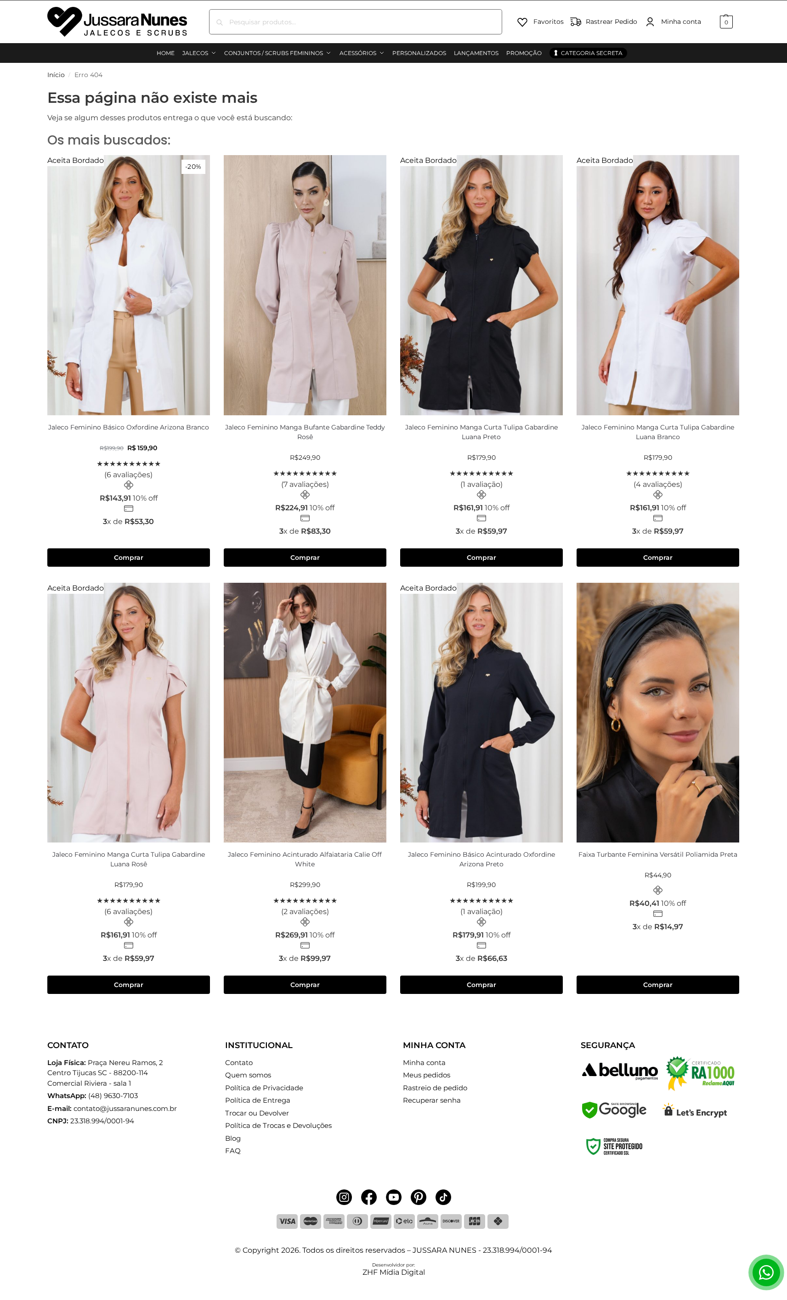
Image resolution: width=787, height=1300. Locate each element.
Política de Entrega (257, 1100)
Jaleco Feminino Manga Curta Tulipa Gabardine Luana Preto (481, 432)
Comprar (128, 557)
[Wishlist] (196, 169)
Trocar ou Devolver (257, 1113)
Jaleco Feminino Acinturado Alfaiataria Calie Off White (305, 859)
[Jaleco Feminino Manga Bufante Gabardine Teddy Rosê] (305, 285)
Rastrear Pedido (611, 21)
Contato (239, 1062)
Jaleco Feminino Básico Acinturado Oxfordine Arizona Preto (481, 859)
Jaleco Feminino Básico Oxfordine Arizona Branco (128, 427)
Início (56, 74)
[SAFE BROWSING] (614, 1116)
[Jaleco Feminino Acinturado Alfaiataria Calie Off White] (305, 712)
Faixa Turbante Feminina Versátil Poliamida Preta (657, 854)
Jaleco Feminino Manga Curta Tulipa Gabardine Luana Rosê (128, 859)
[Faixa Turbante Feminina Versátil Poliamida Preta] (658, 712)
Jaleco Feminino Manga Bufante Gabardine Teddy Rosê (305, 432)
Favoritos (548, 21)
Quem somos (248, 1075)
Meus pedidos (426, 1075)
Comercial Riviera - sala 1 (105, 1073)
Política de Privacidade (264, 1087)
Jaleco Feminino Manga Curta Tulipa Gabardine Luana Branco (658, 432)
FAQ (233, 1150)
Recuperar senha (432, 1100)
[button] (725, 21)
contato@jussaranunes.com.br (125, 1108)
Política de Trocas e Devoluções (278, 1125)
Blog (233, 1138)
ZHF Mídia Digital (393, 1272)
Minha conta (681, 21)
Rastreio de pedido (435, 1087)
